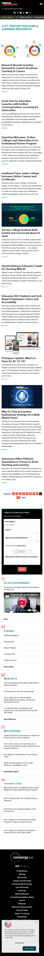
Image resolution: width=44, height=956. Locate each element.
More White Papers (11, 771)
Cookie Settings (19, 943)
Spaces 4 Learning (22, 913)
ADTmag (22, 874)
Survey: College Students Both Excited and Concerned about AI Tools (21, 233)
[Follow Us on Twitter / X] (17, 13)
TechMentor (22, 917)
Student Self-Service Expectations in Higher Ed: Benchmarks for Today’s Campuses (22, 736)
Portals (9, 631)
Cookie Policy (9, 937)
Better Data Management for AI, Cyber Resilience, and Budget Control (18, 764)
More (6, 619)
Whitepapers (12, 731)
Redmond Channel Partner (22, 907)
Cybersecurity (9, 641)
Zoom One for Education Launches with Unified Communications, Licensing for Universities (20, 105)
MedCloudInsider (22, 894)
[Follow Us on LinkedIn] (15, 12)
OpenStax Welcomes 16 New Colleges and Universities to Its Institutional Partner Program (20, 140)
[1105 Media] (22, 866)
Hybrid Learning (25, 17)
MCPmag (22, 890)
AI (16, 17)
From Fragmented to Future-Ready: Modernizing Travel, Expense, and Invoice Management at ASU (19, 699)
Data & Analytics (10, 648)
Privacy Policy (21, 545)
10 (18, 497)
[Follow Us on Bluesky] (21, 13)
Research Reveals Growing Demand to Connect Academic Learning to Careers (20, 68)
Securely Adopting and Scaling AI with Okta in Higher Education (21, 684)
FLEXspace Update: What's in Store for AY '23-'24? (19, 359)
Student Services (10, 660)
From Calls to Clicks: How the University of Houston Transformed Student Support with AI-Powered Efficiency (22, 746)
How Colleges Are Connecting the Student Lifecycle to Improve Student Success (20, 820)
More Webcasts (10, 719)
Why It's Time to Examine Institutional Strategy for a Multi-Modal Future (21, 414)
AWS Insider (22, 877)
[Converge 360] (22, 857)
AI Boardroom (22, 871)
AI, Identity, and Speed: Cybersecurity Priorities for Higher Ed (21, 588)
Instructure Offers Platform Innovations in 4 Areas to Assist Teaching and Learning (20, 461)
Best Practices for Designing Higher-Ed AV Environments (20, 810)
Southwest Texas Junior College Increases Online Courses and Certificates (20, 176)
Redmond (22, 903)
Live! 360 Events (22, 887)
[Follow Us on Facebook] (24, 13)
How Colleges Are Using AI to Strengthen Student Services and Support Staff (19, 831)
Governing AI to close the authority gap (19, 691)
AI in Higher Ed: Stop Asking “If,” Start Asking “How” (20, 755)
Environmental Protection (22, 884)
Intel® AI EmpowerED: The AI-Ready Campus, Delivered (21, 799)
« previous (7, 494)
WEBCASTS (10, 678)
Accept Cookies (29, 948)
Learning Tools (9, 654)
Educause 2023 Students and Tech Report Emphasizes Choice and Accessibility (22, 299)
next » (24, 497)
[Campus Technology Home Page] (9, 4)
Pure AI (22, 900)
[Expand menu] (41, 4)
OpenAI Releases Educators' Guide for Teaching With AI (22, 267)
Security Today (22, 910)
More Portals (9, 667)
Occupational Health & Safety (22, 897)
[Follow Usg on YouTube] (27, 13)
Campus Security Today (22, 881)
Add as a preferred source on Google (13, 8)
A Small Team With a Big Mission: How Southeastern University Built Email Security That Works (20, 710)
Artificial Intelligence (11, 635)
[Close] (36, 922)
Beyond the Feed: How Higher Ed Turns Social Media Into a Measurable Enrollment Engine (21, 789)
